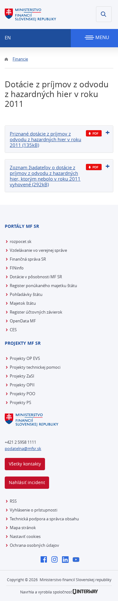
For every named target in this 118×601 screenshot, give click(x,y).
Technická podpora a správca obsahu (44, 519)
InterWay (85, 591)
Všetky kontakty (25, 464)
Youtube (77, 560)
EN (8, 37)
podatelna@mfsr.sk (23, 448)
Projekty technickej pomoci (35, 367)
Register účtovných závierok (36, 312)
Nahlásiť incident (27, 482)
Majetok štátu (23, 303)
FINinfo (17, 268)
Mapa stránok (23, 527)
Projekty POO (22, 393)
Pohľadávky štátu (26, 294)
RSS (13, 501)
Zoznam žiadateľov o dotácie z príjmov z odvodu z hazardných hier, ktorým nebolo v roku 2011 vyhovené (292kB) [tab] (45, 176)
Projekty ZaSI (22, 376)
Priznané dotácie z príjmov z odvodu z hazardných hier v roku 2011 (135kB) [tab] (45, 139)
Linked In (67, 560)
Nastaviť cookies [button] (25, 536)
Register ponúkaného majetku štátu (43, 285)
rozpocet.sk (20, 241)
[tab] (59, 139)
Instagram (56, 560)
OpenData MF (23, 321)
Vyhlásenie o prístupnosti (33, 510)
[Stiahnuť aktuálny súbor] (94, 133)
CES (13, 329)
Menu (101, 37)
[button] (104, 14)
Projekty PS (20, 402)
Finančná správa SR (28, 259)
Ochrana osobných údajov (34, 545)
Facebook (45, 560)
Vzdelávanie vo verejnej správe (38, 250)
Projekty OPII (22, 385)
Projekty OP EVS (25, 358)
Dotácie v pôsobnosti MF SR (36, 277)
